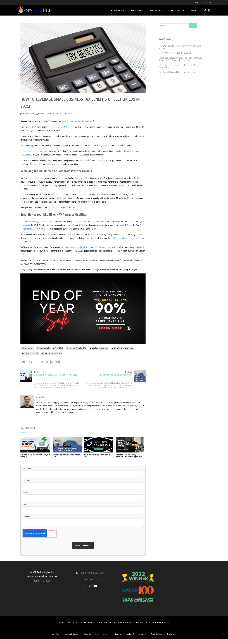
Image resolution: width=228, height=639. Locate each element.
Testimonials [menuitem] (117, 634)
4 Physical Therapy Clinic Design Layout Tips (178, 72)
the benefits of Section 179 (56, 127)
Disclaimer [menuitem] (142, 634)
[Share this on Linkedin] (52, 362)
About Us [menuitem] (87, 634)
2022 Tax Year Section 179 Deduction (77, 121)
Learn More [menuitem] (56, 634)
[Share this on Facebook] (37, 362)
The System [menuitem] (136, 10)
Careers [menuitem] (105, 634)
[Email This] (58, 362)
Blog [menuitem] (96, 634)
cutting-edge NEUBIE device (79, 247)
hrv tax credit (67, 114)
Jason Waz (41, 114)
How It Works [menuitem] (117, 10)
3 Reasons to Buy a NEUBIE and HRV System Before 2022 (35, 456)
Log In (197, 2)
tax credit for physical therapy (123, 348)
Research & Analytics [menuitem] (71, 634)
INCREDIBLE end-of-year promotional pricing (126, 238)
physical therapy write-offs (53, 353)
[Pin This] (47, 362)
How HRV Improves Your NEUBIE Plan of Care (66, 456)
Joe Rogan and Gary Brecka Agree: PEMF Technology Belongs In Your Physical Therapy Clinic (180, 59)
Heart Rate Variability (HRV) (77, 348)
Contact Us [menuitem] (130, 634)
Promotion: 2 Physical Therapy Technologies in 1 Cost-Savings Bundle (129, 456)
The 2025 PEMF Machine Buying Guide (176, 53)
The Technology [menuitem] (177, 10)
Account (207, 2)
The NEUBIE (59, 348)
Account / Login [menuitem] (156, 634)
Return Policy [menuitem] (171, 634)
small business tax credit (100, 348)
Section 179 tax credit (32, 353)
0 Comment (54, 114)
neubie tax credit (44, 348)
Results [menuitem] (195, 10)
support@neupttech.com (92, 572)
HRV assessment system (108, 247)
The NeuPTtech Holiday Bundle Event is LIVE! (97, 456)
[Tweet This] (42, 362)
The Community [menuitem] (155, 10)
